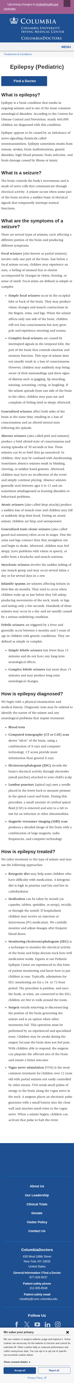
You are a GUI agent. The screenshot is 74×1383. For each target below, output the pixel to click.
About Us (37, 1186)
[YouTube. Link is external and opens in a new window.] (37, 1325)
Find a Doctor (25, 81)
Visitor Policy (37, 1222)
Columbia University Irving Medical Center (37, 1153)
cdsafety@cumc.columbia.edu (38, 1299)
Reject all (54, 1370)
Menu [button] (66, 47)
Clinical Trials (37, 1204)
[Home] (37, 28)
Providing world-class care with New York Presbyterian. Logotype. (39, 1165)
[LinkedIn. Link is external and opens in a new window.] (47, 1325)
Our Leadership (37, 1195)
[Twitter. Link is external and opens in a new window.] (27, 1325)
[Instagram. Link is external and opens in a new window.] (58, 1325)
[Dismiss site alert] (67, 3)
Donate (36, 1213)
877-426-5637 (38, 1277)
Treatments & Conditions (18, 54)
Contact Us (36, 1231)
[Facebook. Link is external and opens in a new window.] (17, 1325)
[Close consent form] (67, 1332)
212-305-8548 (38, 1288)
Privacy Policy (35, 1378)
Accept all (19, 1370)
